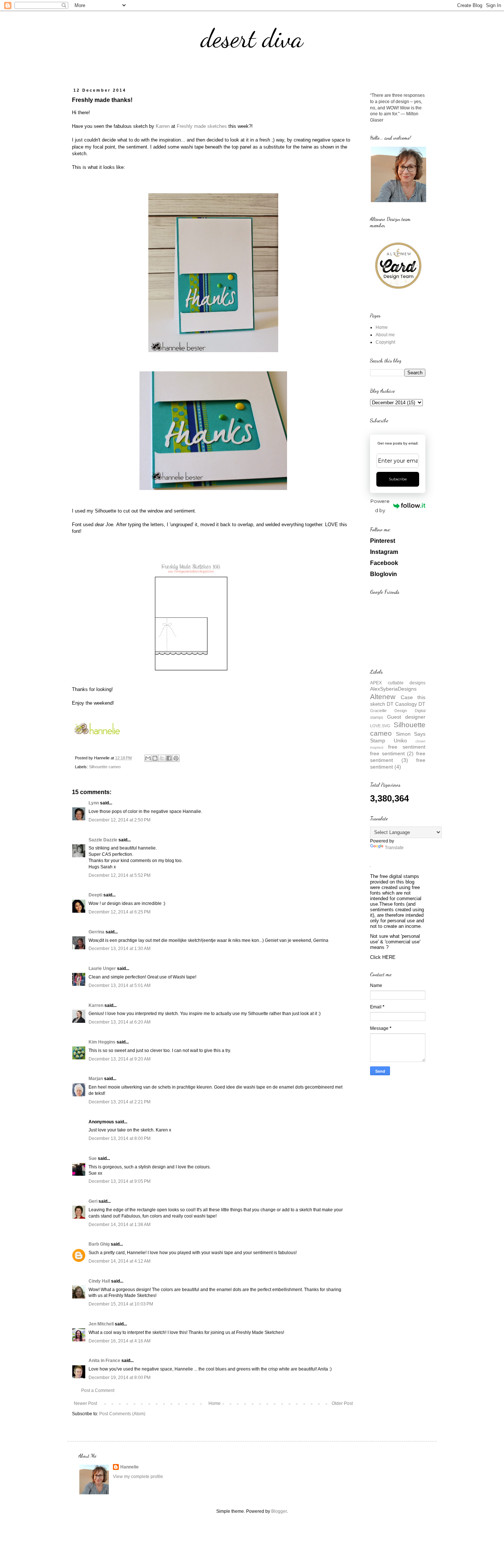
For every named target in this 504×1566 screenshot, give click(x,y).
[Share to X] (162, 758)
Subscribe (398, 479)
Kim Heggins (102, 1042)
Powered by (380, 505)
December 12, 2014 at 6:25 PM (120, 912)
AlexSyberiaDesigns (393, 689)
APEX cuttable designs (397, 682)
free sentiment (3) (397, 756)
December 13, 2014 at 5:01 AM (120, 985)
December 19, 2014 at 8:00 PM (120, 1377)
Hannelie (129, 1467)
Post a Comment (97, 1390)
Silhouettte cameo (105, 767)
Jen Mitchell (101, 1324)
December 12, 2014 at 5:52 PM (120, 875)
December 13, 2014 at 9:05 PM (120, 1181)
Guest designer (406, 717)
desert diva (252, 38)
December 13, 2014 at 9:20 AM (120, 1059)
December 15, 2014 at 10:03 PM (121, 1304)
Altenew (383, 697)
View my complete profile (138, 1476)
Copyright (385, 342)
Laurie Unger (102, 968)
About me (385, 334)
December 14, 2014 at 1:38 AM (120, 1224)
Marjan (96, 1078)
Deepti (95, 895)
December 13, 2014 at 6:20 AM (120, 1022)
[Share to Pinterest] (176, 758)
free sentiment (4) (397, 763)
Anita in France (104, 1360)
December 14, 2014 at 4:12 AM (120, 1261)
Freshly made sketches (202, 126)
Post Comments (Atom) (122, 1413)
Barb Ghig (99, 1244)
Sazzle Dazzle (103, 839)
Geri (93, 1201)
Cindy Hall (99, 1281)
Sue (93, 1158)
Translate (394, 847)
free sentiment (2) (392, 753)
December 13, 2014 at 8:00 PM (120, 1138)
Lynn (94, 803)
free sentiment (406, 747)
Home (214, 1403)
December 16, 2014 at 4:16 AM (120, 1341)
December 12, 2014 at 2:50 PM (120, 820)
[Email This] (148, 758)
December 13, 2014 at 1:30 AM (120, 948)
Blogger (279, 1511)
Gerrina (96, 932)
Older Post (342, 1403)
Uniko (400, 740)
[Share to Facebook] (169, 758)
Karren (163, 126)
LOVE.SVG (380, 726)
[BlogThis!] (155, 758)
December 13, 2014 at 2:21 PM (120, 1101)
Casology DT (410, 704)
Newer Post (85, 1403)
